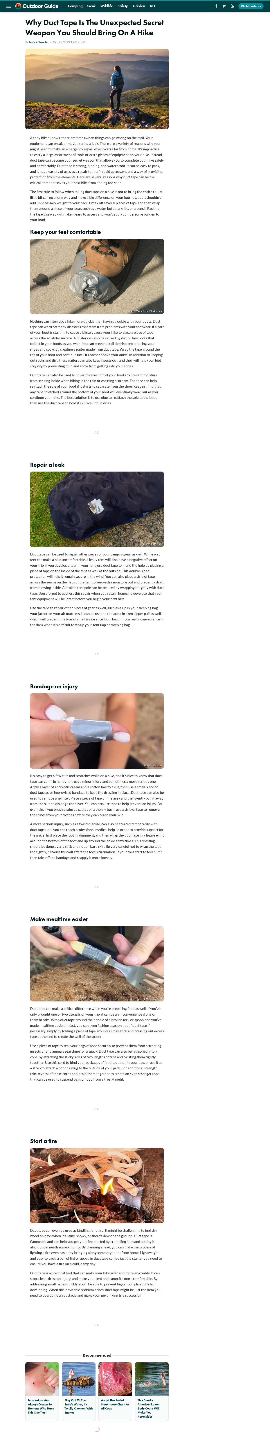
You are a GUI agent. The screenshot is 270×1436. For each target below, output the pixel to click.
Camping (75, 5)
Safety (123, 5)
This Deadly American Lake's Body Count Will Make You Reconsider (149, 1408)
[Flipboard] (224, 7)
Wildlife (106, 5)
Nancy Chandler (38, 42)
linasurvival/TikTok (153, 766)
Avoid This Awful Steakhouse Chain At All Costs (115, 1404)
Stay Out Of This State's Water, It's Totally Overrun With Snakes (78, 1406)
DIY (153, 5)
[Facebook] (216, 7)
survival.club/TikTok (152, 998)
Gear (91, 5)
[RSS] (232, 7)
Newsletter (253, 6)
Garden (139, 5)
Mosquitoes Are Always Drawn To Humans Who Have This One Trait (41, 1406)
